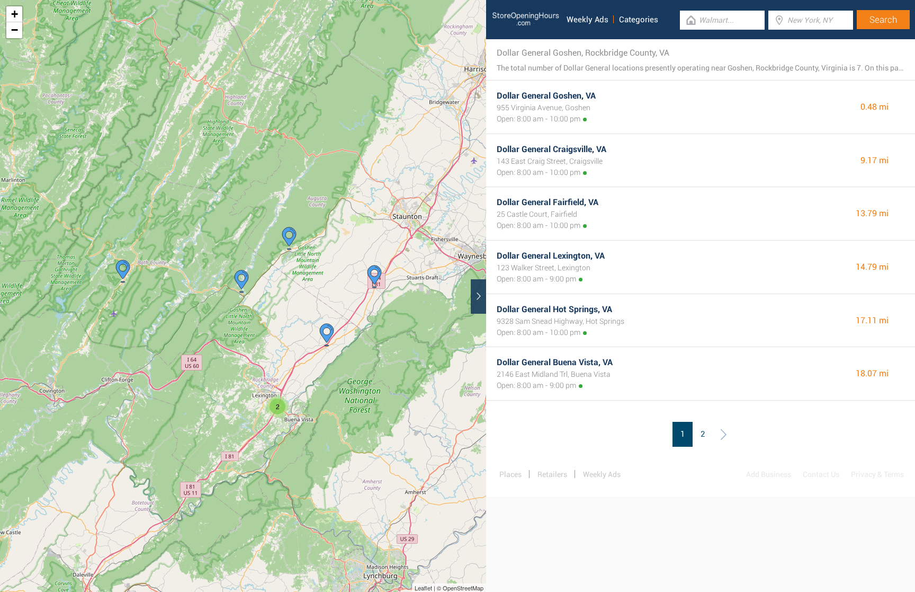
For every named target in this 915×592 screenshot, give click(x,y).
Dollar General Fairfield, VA (547, 202)
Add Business (768, 474)
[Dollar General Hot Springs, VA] (123, 271)
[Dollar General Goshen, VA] (241, 281)
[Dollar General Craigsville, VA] (289, 238)
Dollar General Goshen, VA (546, 96)
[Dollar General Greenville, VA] (374, 277)
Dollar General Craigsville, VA (551, 149)
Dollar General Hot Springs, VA (554, 309)
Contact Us (821, 474)
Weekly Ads (587, 19)
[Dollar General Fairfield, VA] (327, 335)
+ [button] (14, 14)
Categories (638, 19)
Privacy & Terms (877, 474)
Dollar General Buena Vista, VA (555, 362)
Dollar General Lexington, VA (551, 256)
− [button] (14, 30)
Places (510, 474)
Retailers (552, 474)
